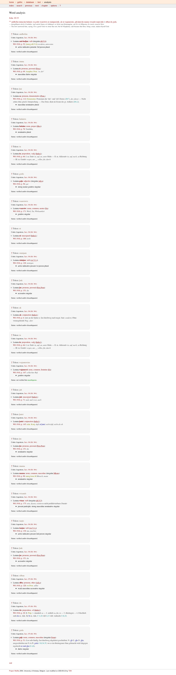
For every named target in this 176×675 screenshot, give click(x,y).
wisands (93, 21)
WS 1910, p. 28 (19, 613)
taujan (22, 528)
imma (21, 21)
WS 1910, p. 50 (19, 184)
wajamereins (69, 21)
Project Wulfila (14, 671)
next (37, 6)
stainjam (53, 21)
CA (10, 21)
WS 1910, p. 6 (18, 317)
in (34, 21)
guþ (20, 637)
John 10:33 (14, 18)
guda (114, 21)
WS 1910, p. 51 (19, 640)
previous (28, 6)
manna (86, 21)
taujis (98, 21)
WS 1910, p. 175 (19, 503)
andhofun (15, 21)
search (19, 6)
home (11, 2)
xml (10, 663)
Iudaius (22, 126)
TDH (70, 671)
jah (76, 21)
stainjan (22, 260)
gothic (20, 2)
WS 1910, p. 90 (19, 476)
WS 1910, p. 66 (19, 156)
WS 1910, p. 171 (19, 211)
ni (48, 21)
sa (20, 96)
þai (25, 21)
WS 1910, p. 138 (19, 531)
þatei (79, 21)
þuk (58, 21)
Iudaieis (29, 21)
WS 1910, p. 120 (19, 585)
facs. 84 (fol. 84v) (30, 37)
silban (107, 21)
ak (61, 21)
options (54, 6)
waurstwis (43, 21)
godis (37, 21)
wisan (21, 500)
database (30, 2)
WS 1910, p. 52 (19, 44)
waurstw (22, 208)
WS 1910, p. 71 (19, 399)
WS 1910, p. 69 (19, 71)
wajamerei (23, 369)
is (19, 68)
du (111, 21)
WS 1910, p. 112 (19, 99)
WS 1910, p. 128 (19, 263)
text (39, 2)
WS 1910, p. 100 (19, 238)
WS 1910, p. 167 (19, 372)
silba (21, 582)
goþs (21, 181)
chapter (44, 6)
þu (83, 21)
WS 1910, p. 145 (19, 424)
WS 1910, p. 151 (19, 290)
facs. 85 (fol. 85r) (30, 579)
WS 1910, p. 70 (19, 129)
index (11, 6)
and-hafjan (23, 41)
